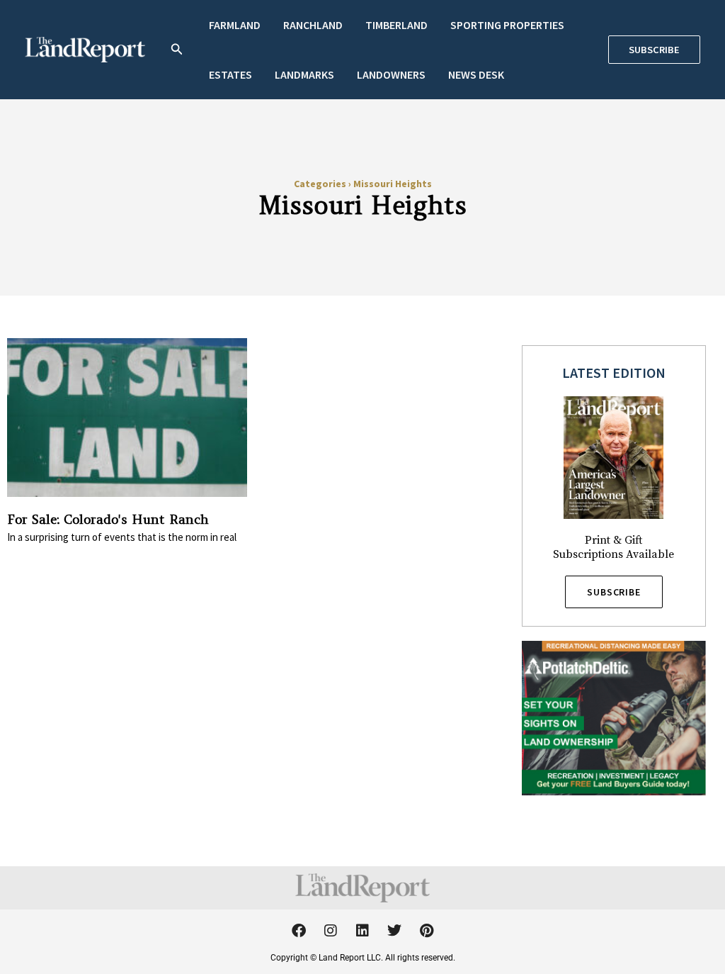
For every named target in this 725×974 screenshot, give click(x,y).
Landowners (391, 74)
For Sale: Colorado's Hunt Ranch (108, 519)
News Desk (476, 74)
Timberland (396, 25)
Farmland (235, 25)
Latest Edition (614, 372)
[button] (177, 50)
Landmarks (304, 74)
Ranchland (313, 25)
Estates (230, 74)
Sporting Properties (507, 25)
